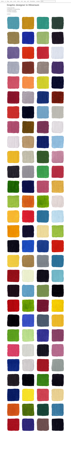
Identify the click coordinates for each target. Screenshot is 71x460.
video (18, 1)
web (22, 1)
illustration (32, 1)
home (2, 1)
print (28, 1)
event (14, 1)
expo (11, 1)
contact (38, 1)
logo (25, 1)
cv (5, 1)
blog (8, 1)
